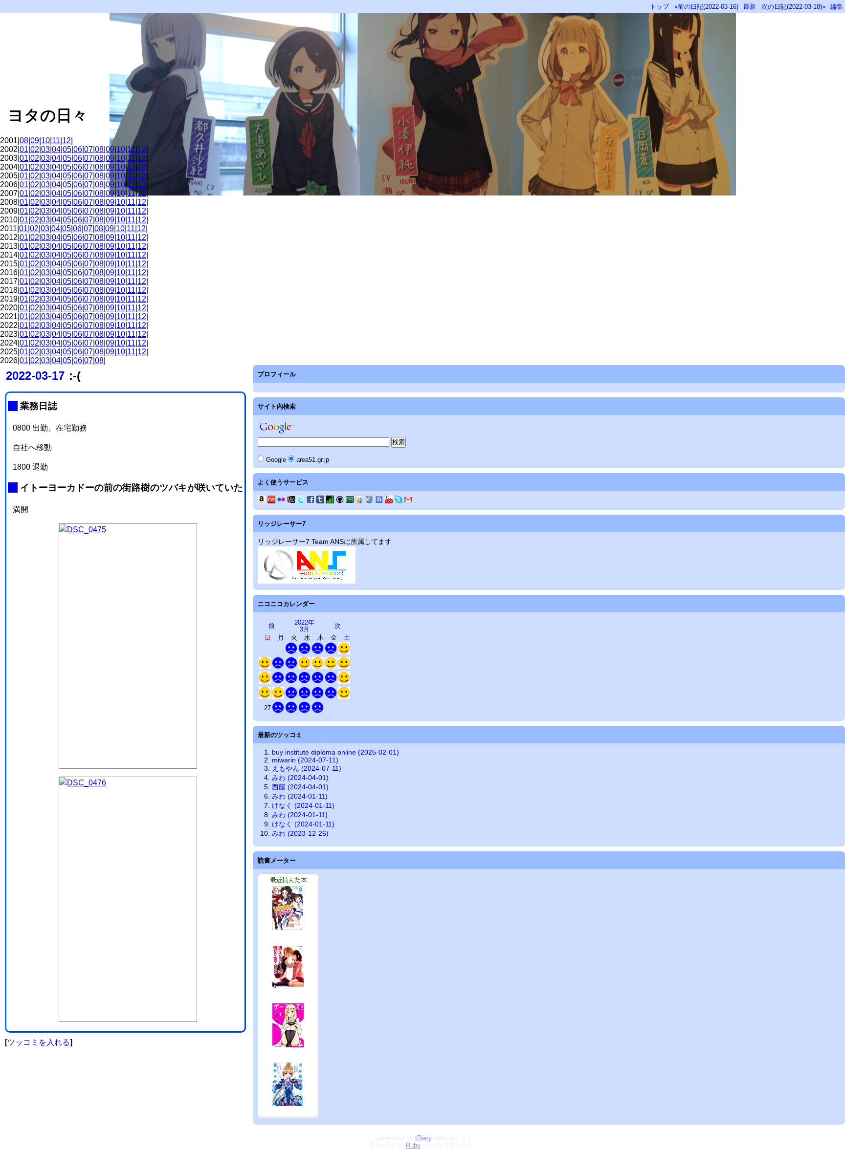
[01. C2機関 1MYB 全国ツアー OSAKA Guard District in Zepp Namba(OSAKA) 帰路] (331, 667)
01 (24, 149)
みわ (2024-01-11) (300, 796)
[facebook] (310, 501)
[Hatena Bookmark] (379, 501)
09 (34, 140)
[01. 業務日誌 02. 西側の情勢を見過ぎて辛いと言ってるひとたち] (304, 652)
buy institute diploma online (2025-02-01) (335, 752)
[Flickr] (281, 501)
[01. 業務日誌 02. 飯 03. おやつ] (291, 667)
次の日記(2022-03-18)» (793, 6)
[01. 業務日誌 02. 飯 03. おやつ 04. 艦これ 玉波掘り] (278, 711)
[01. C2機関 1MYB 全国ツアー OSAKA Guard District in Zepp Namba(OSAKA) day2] (317, 667)
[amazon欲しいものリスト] (262, 501)
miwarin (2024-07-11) (305, 760)
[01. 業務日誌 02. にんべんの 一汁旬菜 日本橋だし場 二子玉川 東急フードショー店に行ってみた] (291, 652)
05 (67, 149)
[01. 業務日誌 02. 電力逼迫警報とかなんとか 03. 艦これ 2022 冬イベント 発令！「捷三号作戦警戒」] (291, 696)
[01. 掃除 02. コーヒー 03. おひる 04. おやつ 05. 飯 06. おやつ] (344, 681)
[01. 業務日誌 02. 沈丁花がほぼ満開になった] (317, 652)
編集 (836, 6)
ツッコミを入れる (38, 1042)
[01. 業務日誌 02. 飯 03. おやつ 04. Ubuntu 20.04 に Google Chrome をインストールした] (317, 711)
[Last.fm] (271, 501)
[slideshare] (359, 501)
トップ (659, 6)
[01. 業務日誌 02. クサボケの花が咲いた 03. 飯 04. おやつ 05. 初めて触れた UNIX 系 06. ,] (278, 667)
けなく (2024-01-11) (303, 805)
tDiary (423, 1138)
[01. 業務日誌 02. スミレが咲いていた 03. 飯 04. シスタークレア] (278, 681)
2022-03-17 (35, 375)
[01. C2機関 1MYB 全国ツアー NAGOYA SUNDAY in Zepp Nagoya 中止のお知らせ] (344, 667)
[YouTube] (389, 501)
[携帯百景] (291, 501)
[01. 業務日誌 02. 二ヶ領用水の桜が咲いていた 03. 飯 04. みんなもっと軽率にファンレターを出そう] (317, 696)
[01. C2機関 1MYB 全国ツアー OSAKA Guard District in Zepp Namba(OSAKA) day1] (304, 667)
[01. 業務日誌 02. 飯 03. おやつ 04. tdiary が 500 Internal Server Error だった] (291, 711)
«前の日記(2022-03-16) (706, 6)
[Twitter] (301, 501)
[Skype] (398, 501)
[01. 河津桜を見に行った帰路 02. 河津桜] (265, 667)
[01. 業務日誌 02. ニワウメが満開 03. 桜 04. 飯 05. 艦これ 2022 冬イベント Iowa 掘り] (304, 711)
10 (45, 140)
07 (88, 149)
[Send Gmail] (408, 501)
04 (56, 149)
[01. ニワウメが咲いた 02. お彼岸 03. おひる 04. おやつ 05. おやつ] (278, 696)
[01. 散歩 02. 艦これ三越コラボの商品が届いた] (265, 696)
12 (66, 140)
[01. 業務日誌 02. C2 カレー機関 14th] (291, 681)
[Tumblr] (320, 501)
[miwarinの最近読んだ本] (288, 1116)
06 (77, 149)
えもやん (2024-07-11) (306, 768)
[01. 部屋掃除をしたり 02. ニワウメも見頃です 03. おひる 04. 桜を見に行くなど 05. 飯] (344, 696)
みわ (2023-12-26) (300, 833)
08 (24, 140)
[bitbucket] (369, 501)
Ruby (413, 1145)
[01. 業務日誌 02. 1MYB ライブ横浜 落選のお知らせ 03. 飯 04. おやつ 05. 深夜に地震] (304, 681)
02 (34, 149)
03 (45, 149)
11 (56, 140)
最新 (749, 6)
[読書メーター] (330, 501)
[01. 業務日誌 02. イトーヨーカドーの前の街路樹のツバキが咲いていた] (317, 681)
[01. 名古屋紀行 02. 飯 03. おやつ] (265, 681)
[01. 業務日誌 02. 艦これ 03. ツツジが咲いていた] (304, 696)
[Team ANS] (307, 581)
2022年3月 (304, 626)
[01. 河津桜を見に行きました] (344, 652)
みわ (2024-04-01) (300, 777)
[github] (340, 501)
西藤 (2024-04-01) (300, 787)
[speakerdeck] (350, 501)
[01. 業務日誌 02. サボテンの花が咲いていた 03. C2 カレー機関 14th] (331, 696)
